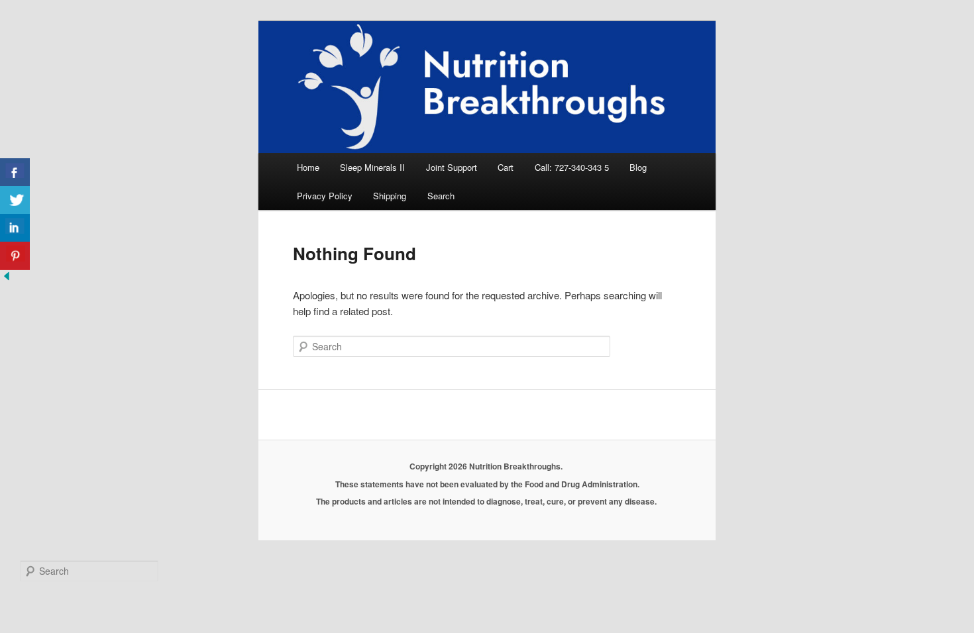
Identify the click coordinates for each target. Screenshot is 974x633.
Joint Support (451, 167)
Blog (638, 167)
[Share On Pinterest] (15, 256)
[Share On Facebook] (15, 172)
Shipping (389, 195)
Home (308, 167)
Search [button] (441, 195)
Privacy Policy (324, 195)
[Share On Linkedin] (15, 228)
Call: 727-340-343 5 (572, 167)
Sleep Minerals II (372, 167)
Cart (506, 167)
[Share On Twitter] (15, 200)
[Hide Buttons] (6, 278)
